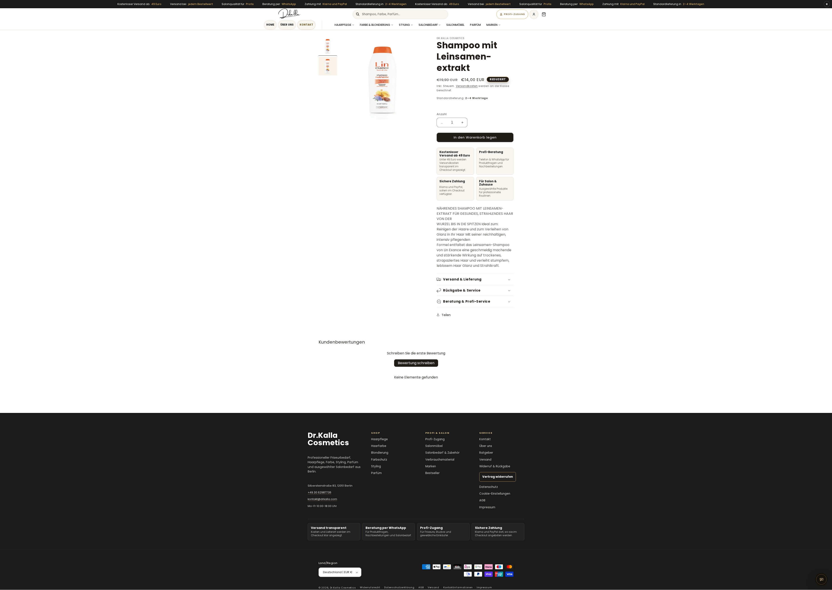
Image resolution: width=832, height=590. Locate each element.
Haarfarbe (378, 446)
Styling (404, 25)
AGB (482, 500)
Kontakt (306, 24)
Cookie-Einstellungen (494, 494)
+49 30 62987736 (319, 492)
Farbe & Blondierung (375, 25)
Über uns (287, 24)
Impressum (487, 507)
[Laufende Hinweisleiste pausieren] (827, 4)
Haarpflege (343, 25)
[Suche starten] (357, 14)
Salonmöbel (455, 25)
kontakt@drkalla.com (322, 499)
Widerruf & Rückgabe (494, 466)
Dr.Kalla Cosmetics (343, 587)
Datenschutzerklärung (399, 587)
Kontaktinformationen (458, 587)
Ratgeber (486, 453)
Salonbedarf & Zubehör (442, 453)
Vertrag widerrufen (497, 477)
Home (270, 24)
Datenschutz (488, 487)
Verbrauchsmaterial (439, 460)
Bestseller (432, 473)
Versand (485, 460)
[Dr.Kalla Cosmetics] (289, 14)
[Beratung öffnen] (821, 579)
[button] (544, 14)
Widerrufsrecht (370, 587)
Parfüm (475, 25)
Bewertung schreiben (416, 362)
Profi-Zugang (514, 14)
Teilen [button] (446, 315)
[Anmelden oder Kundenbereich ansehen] (534, 14)
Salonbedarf (428, 25)
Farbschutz (379, 460)
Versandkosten (467, 86)
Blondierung (379, 453)
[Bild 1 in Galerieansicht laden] (327, 46)
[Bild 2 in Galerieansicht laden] (327, 66)
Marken (491, 25)
